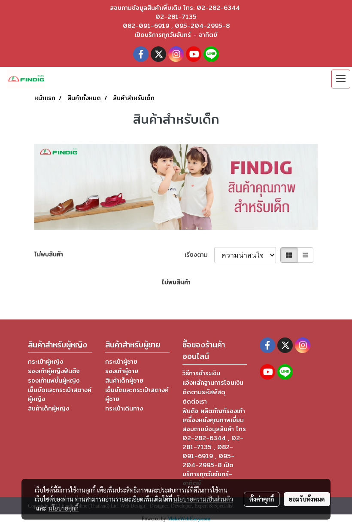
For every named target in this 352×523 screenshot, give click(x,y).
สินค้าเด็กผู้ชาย (124, 380)
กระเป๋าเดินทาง (124, 408)
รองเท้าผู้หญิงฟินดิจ (54, 371)
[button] (297, 79)
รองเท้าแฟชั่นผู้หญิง (53, 380)
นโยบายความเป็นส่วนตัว (203, 499)
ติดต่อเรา (194, 401)
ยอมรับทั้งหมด (307, 499)
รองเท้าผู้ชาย (121, 371)
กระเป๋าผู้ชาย (121, 361)
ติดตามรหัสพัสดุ (203, 392)
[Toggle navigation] (340, 79)
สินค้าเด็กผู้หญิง (48, 408)
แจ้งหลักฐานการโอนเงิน (212, 382)
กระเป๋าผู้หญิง (45, 361)
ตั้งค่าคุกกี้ (261, 499)
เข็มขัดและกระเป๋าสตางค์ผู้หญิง (59, 394)
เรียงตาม (199, 254)
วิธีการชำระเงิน (201, 373)
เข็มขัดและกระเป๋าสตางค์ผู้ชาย (137, 394)
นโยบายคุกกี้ (64, 508)
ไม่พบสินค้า (48, 254)
